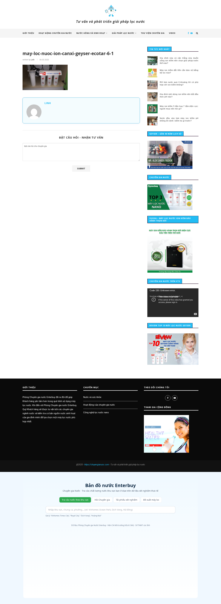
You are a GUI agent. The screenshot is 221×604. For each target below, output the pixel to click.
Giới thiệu (28, 33)
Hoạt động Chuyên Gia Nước (55, 33)
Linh (32, 60)
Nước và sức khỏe (92, 397)
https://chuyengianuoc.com (96, 464)
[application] (172, 302)
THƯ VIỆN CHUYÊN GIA (152, 33)
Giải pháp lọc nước (123, 33)
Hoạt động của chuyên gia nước (99, 404)
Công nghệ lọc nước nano (96, 412)
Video (172, 33)
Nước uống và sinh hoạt (90, 33)
